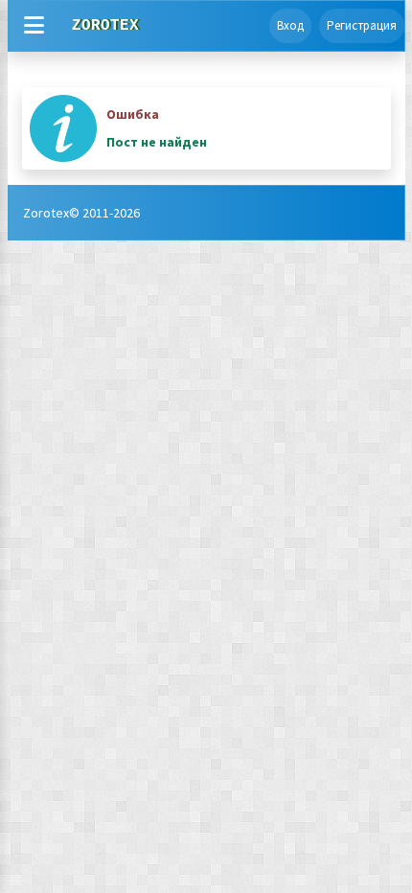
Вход (290, 25)
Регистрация (362, 25)
